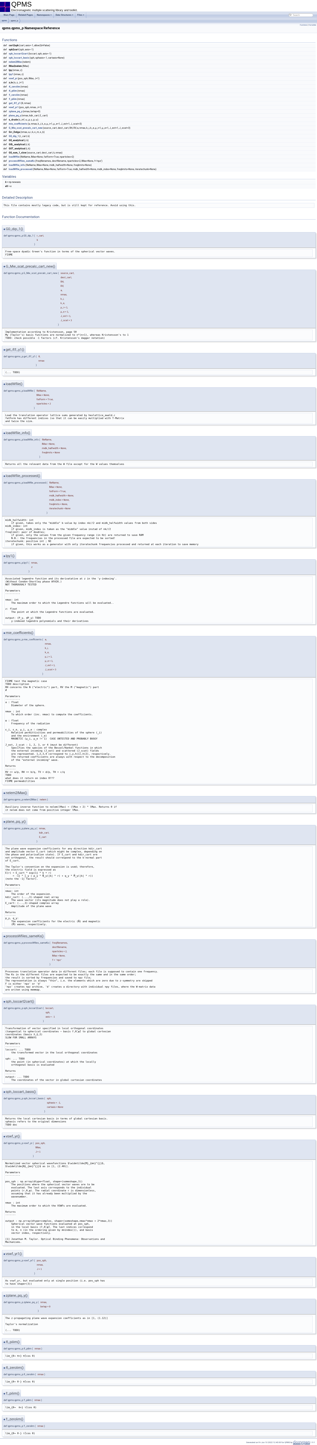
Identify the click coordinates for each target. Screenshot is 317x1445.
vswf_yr (13, 78)
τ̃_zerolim (14, 95)
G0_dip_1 (14, 136)
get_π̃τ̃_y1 (14, 103)
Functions (303, 25)
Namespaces (43, 15)
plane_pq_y (15, 115)
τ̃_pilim (13, 99)
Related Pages (25, 15)
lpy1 (11, 74)
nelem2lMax (15, 62)
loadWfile (14, 156)
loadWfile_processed (20, 169)
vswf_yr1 (13, 107)
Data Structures (63, 15)
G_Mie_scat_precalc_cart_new (25, 128)
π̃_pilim (13, 90)
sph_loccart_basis (19, 57)
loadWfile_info (17, 165)
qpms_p (14, 21)
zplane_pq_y (15, 111)
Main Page (9, 15)
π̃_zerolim (14, 86)
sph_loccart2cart (18, 53)
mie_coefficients (18, 123)
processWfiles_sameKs (22, 161)
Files (79, 15)
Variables (312, 25)
